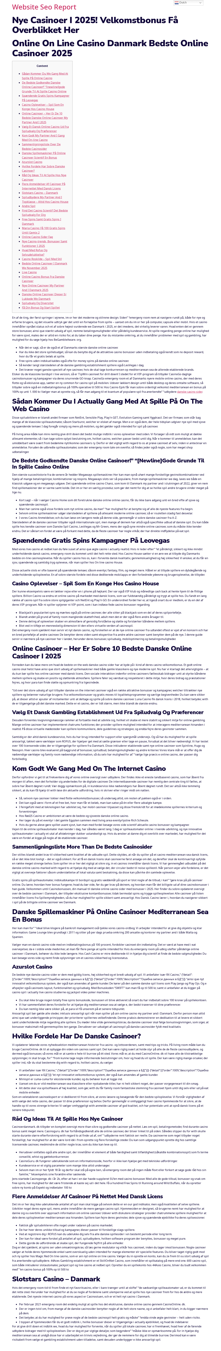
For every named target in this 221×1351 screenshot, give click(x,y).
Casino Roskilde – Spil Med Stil (42, 259)
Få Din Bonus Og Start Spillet (41, 307)
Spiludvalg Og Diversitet (38, 303)
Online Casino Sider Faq (37, 237)
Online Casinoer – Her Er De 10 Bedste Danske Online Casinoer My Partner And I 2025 (45, 118)
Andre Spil (28, 206)
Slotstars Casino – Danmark (40, 193)
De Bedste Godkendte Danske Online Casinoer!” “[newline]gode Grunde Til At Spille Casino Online (44, 87)
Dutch (183, 2)
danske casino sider (189, 392)
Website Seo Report (44, 7)
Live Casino (29, 272)
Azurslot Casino (32, 162)
